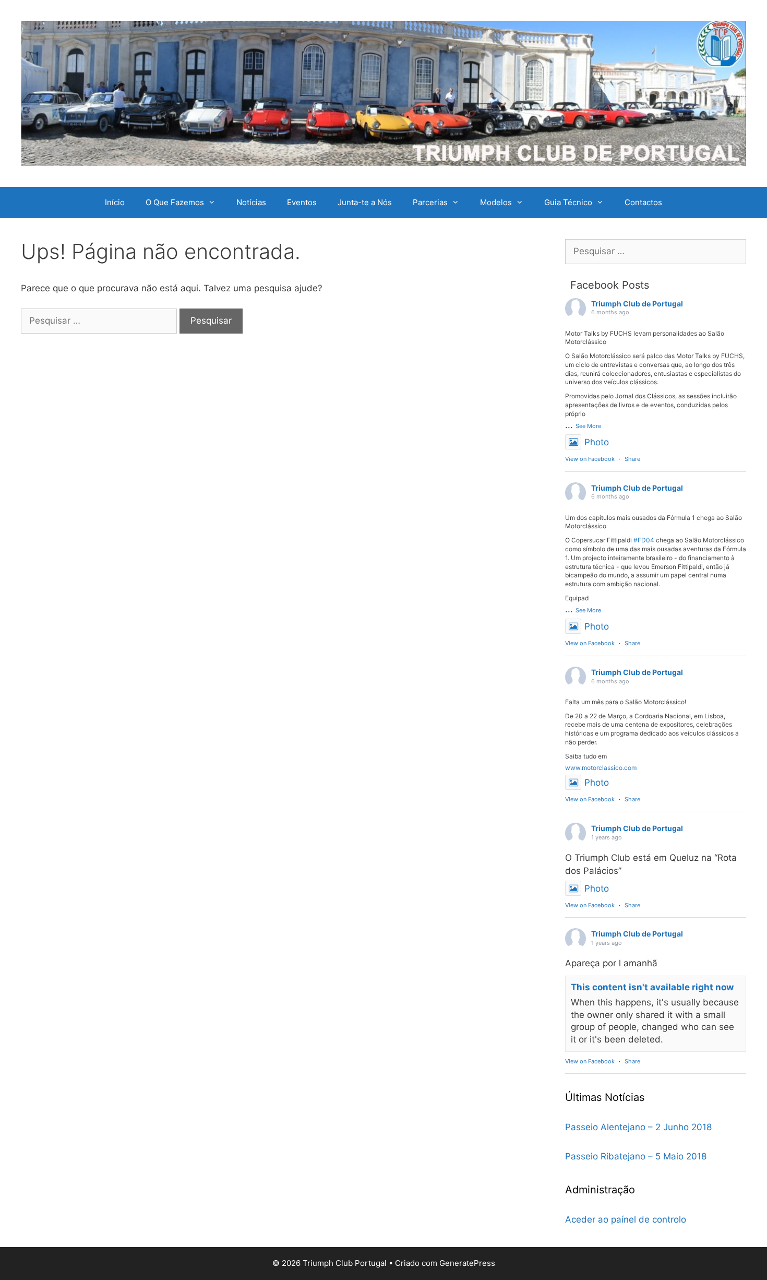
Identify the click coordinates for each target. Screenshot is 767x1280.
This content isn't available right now (652, 987)
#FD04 (643, 540)
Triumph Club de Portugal (637, 303)
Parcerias (430, 202)
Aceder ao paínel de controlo (625, 1219)
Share (632, 459)
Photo (596, 442)
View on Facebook (590, 459)
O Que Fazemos (175, 202)
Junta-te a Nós (365, 202)
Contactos (643, 202)
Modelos (496, 202)
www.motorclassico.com (601, 768)
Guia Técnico (568, 202)
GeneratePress (467, 1263)
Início (115, 202)
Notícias (251, 202)
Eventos (302, 202)
